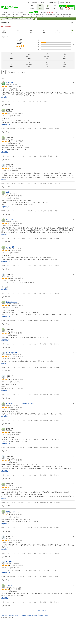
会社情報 (4, 615)
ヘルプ (28, 2)
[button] (11, 83)
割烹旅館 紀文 (6, 22)
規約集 (41, 615)
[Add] (72, 23)
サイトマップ (44, 2)
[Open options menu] (73, 82)
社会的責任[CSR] (26, 615)
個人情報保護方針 (14, 615)
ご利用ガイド (35, 2)
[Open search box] (3, 72)
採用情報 (34, 615)
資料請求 (47, 615)
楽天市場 (62, 2)
